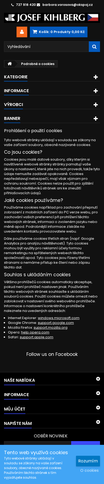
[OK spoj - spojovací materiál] (52, 18)
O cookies (89, 470)
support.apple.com (36, 337)
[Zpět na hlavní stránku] (10, 63)
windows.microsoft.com (58, 317)
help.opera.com (35, 332)
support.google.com (56, 322)
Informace (16, 91)
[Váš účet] (22, 32)
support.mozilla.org (50, 327)
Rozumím (88, 461)
